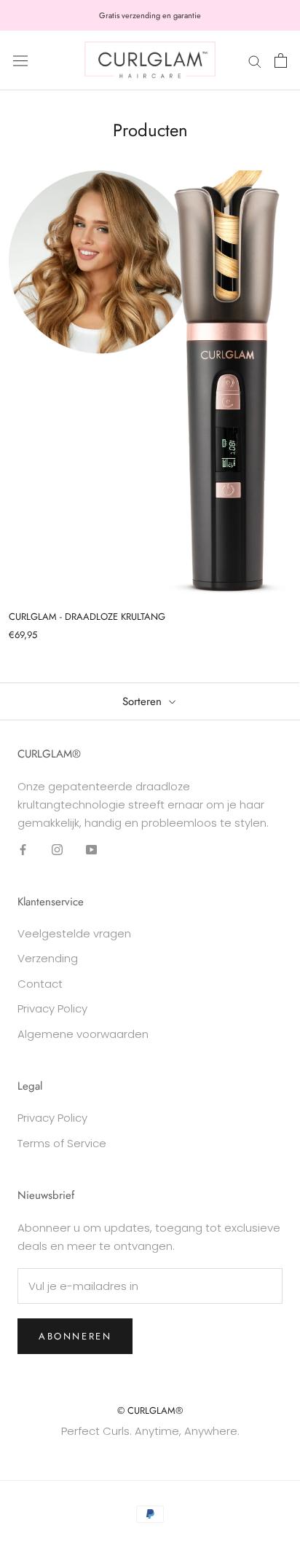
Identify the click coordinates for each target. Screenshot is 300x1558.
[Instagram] (57, 849)
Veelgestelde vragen (74, 933)
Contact (40, 983)
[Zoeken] (254, 60)
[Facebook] (22, 849)
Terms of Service (61, 1143)
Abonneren (75, 1336)
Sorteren (143, 701)
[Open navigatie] (20, 60)
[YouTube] (91, 849)
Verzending (47, 958)
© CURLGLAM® (150, 1410)
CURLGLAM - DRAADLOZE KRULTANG (87, 616)
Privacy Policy (52, 1008)
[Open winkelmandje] (281, 60)
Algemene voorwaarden (83, 1034)
